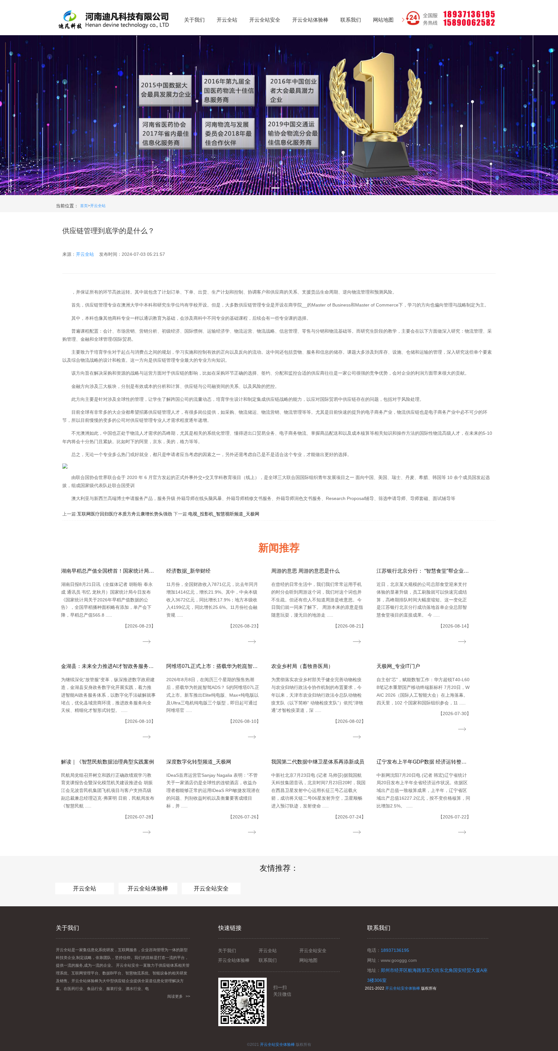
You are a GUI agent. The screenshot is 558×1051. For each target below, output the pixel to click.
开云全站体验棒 (148, 888)
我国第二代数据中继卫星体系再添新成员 (317, 762)
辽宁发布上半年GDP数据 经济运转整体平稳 (424, 762)
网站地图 (308, 960)
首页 (84, 205)
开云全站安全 (211, 888)
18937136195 (395, 950)
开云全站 (98, 205)
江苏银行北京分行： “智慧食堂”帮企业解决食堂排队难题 (424, 571)
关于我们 (227, 950)
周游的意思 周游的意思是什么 (305, 571)
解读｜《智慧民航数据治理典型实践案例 (107, 762)
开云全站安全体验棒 (402, 988)
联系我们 (268, 960)
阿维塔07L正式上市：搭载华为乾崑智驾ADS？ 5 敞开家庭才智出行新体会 (213, 666)
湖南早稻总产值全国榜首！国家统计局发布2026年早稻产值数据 (108, 571)
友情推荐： (279, 868)
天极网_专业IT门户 (398, 666)
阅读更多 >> (178, 996)
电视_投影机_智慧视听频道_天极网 (223, 513)
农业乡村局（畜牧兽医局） (302, 666)
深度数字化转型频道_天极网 (198, 762)
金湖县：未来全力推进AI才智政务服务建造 (108, 666)
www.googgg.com (399, 960)
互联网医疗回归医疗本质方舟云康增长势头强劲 (124, 513)
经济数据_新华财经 (188, 571)
